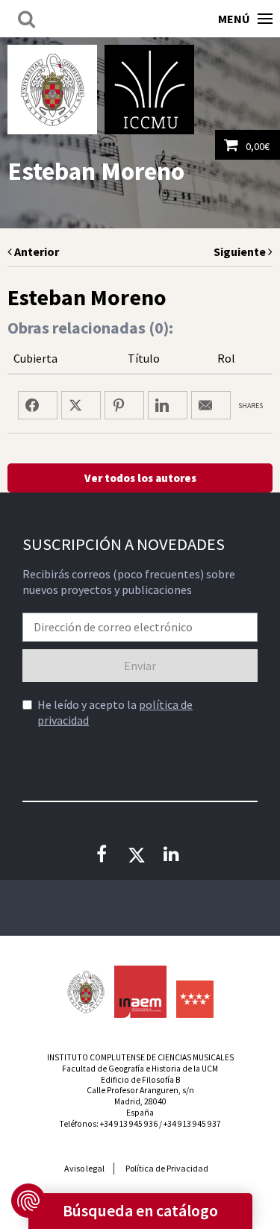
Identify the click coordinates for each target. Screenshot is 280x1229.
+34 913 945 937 (192, 1124)
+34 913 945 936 (129, 1124)
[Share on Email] (211, 405)
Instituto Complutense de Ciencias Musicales (149, 89)
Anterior (35, 251)
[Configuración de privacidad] (28, 1200)
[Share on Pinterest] (124, 405)
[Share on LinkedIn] (167, 405)
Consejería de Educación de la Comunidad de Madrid (195, 999)
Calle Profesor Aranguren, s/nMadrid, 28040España (140, 1101)
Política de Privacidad (166, 1168)
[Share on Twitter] (81, 405)
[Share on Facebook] (37, 405)
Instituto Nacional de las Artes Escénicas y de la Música (140, 992)
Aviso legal (84, 1168)
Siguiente (241, 251)
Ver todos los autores (140, 478)
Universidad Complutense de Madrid (52, 89)
